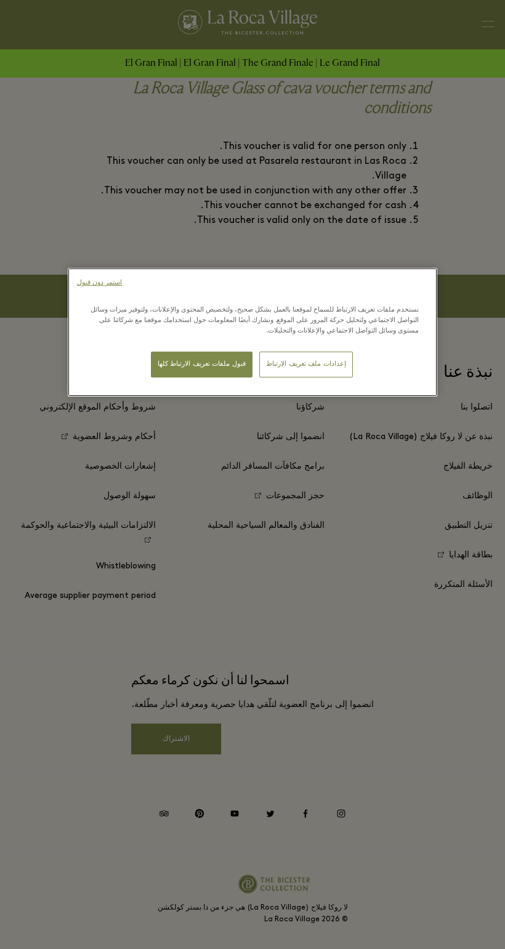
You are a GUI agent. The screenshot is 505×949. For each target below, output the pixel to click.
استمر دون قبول (99, 283)
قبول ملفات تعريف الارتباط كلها (202, 364)
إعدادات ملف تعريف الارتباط (306, 364)
